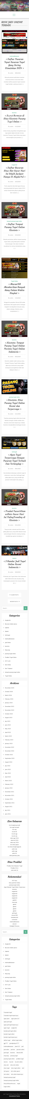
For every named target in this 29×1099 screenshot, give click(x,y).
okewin (15, 924)
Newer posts (14, 601)
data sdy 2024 (14, 842)
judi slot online (20, 1049)
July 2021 (7, 810)
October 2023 (9, 714)
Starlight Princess (14, 926)
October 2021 (9, 799)
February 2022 (9, 784)
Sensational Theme (14, 1096)
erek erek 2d (14, 870)
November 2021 (9, 795)
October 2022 (9, 754)
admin (11, 73)
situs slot (6, 1065)
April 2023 (8, 732)
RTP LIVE (7, 661)
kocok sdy (14, 836)
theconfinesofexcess (9, 1083)
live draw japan (14, 844)
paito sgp (14, 851)
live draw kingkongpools (14, 847)
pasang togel (14, 1055)
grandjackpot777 (14, 1043)
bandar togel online (9, 1034)
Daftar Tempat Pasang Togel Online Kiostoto (14, 227)
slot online (6, 1074)
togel (18, 1083)
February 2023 (9, 740)
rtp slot (11, 1062)
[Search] (25, 608)
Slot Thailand (8, 668)
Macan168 (20, 1052)
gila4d (14, 904)
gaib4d (14, 900)
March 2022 (8, 780)
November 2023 (9, 710)
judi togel (6, 1052)
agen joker (7, 1018)
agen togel (7, 1028)
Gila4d (6, 631)
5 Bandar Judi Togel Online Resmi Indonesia (15, 564)
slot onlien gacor (15, 1071)
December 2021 (9, 791)
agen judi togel (8, 1021)
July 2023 (7, 721)
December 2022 (9, 747)
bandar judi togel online (10, 1031)
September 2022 (9, 758)
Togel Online (14, 281)
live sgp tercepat (14, 827)
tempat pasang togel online (14, 221)
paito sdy (14, 849)
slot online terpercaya (17, 1074)
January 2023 (9, 743)
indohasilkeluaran (14, 921)
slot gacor (6, 1071)
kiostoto (14, 112)
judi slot (13, 1049)
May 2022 (8, 773)
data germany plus (14, 855)
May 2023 (8, 728)
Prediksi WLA (14, 868)
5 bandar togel (8, 1012)
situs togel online (15, 1068)
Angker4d (14, 165)
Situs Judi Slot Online (14, 883)
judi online (6, 1049)
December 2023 (9, 706)
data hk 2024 (14, 840)
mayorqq (14, 902)
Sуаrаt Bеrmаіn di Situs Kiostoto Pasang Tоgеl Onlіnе (15, 118)
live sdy (14, 829)
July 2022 (7, 765)
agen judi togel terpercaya (11, 1025)
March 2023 (8, 736)
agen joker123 (15, 1018)
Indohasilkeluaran (14, 56)
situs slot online (14, 1065)
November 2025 (9, 688)
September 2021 (9, 803)
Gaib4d (14, 558)
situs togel (6, 1068)
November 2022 (9, 751)
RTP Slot (14, 880)
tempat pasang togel (9, 1077)
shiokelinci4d (14, 917)
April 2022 (8, 777)
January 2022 (9, 788)
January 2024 (9, 702)
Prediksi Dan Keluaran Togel (14, 866)
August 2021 (8, 806)
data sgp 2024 (14, 838)
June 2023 (8, 725)
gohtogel (14, 913)
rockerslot (14, 919)
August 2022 (8, 762)
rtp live (6, 1062)
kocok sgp (14, 834)
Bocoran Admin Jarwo (11, 624)
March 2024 (8, 695)
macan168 (15, 915)
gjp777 (6, 1043)
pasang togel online (14, 397)
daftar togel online (17, 1040)
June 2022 (8, 769)
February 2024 (9, 699)
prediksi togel (20, 1059)
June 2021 (8, 814)
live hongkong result (14, 825)
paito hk (14, 853)
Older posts (15, 595)
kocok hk (14, 831)
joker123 (17, 1046)
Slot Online (8, 665)
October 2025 (9, 691)
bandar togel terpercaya (10, 1037)
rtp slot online (18, 1062)
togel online (7, 1086)
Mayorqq (7, 650)
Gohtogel (14, 452)
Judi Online (8, 642)
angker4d (14, 891)
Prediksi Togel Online (10, 657)
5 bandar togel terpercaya (11, 1015)
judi (22, 1046)
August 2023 (8, 717)
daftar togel (7, 1040)
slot (23, 1068)
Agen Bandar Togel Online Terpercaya (14, 887)
